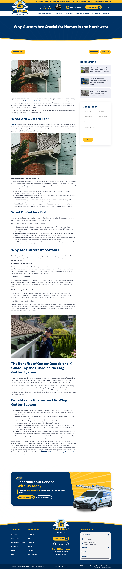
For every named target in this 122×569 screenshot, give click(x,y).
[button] (108, 7)
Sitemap (108, 566)
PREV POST (94, 52)
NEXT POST (105, 52)
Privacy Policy (100, 566)
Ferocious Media (107, 567)
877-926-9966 (46, 452)
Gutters (13, 124)
